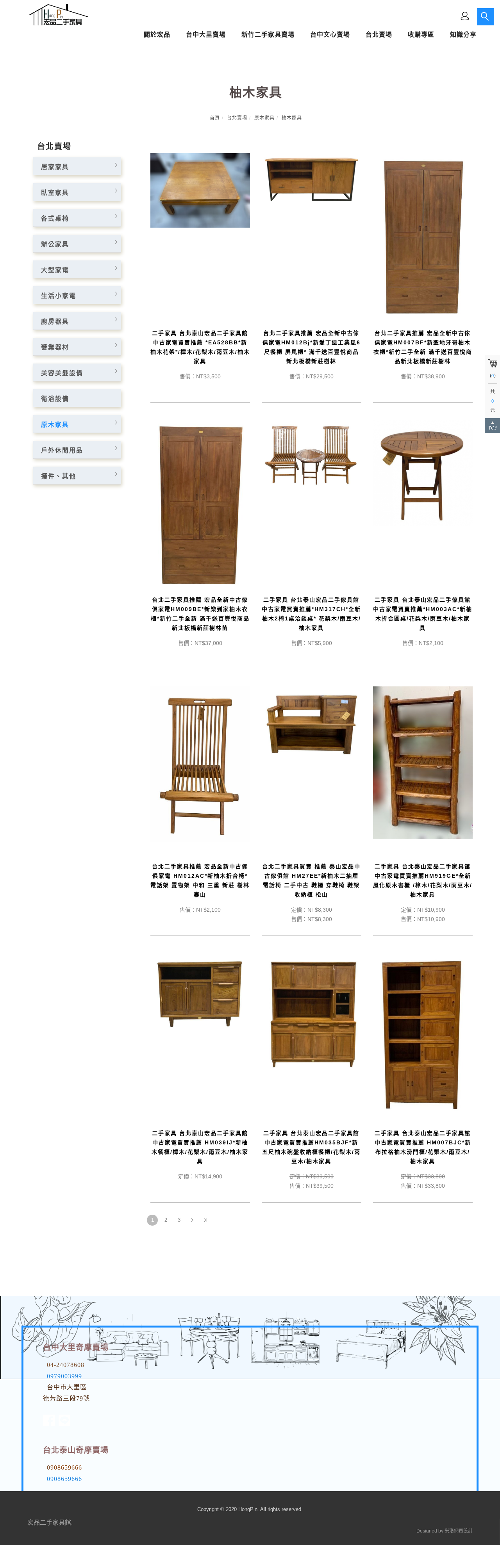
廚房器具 (55, 321)
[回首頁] (56, 15)
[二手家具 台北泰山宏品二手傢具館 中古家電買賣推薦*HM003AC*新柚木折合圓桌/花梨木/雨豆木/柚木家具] (423, 472)
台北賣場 (237, 118)
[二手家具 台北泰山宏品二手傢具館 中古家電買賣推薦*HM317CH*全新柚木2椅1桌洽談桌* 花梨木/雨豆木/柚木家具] (311, 454)
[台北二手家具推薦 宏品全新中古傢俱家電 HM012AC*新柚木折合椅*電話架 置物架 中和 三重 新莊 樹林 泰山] (200, 763)
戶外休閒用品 (62, 450)
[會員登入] (465, 15)
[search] (485, 16)
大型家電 (55, 270)
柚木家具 (292, 118)
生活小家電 (58, 295)
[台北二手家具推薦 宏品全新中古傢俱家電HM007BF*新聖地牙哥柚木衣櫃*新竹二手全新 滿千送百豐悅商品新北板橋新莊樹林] (423, 236)
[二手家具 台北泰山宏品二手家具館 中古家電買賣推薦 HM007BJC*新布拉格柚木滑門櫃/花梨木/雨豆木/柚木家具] (423, 1034)
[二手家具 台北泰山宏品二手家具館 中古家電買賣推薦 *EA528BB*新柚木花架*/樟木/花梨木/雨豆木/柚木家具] (200, 190)
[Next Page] (192, 1220)
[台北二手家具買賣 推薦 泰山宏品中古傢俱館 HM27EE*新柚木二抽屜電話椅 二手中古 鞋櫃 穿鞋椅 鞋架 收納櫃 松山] (311, 722)
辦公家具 (55, 244)
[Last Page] (205, 1220)
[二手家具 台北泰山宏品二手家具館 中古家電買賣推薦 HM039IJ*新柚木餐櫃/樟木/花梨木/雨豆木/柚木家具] (200, 993)
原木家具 (264, 118)
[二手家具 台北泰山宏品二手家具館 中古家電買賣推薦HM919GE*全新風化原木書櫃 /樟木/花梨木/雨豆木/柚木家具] (423, 762)
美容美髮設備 (62, 373)
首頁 (215, 118)
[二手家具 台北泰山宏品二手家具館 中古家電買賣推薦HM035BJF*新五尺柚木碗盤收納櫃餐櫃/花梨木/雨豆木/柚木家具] (311, 1011)
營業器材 (55, 347)
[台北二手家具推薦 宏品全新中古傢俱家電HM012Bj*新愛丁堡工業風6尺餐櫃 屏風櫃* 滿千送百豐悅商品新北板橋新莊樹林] (311, 179)
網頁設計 (463, 1531)
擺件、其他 (58, 476)
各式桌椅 (55, 218)
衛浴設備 (55, 399)
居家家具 (55, 167)
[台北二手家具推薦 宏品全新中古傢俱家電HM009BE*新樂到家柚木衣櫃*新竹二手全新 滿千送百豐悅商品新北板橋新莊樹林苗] (200, 503)
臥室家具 (55, 192)
